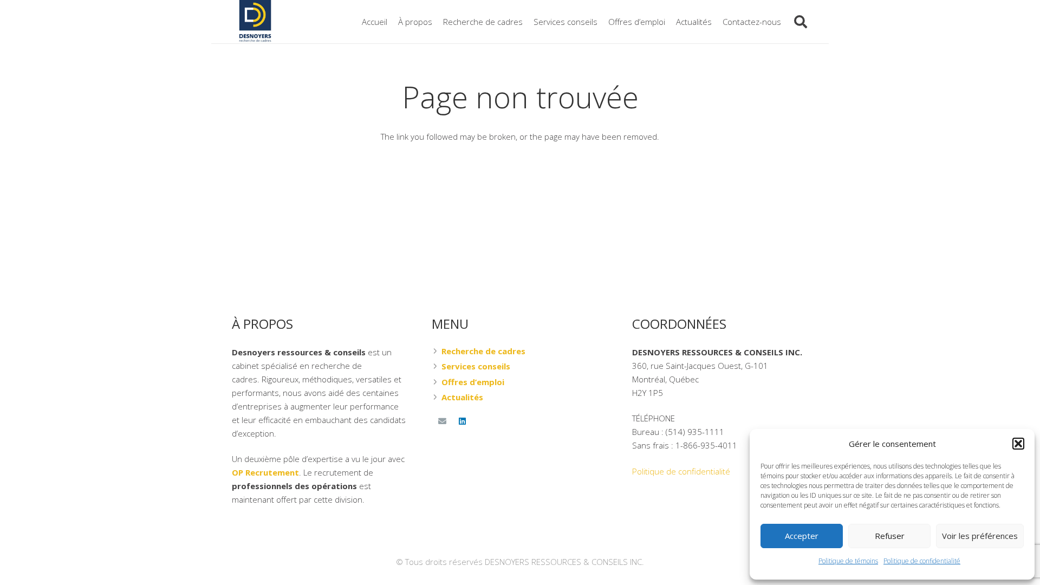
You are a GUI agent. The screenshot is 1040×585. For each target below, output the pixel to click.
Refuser (890, 535)
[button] (1018, 443)
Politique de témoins (848, 561)
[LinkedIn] (462, 421)
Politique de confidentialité (921, 561)
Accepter (801, 535)
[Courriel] (442, 421)
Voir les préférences (980, 535)
